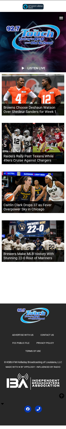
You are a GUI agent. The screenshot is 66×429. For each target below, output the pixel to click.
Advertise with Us (22, 335)
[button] (61, 18)
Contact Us (47, 335)
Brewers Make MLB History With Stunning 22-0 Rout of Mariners (29, 256)
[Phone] (38, 409)
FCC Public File (20, 343)
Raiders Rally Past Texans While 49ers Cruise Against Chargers (29, 158)
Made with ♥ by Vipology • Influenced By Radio (33, 367)
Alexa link (33, 6)
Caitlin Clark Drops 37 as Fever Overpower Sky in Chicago (28, 207)
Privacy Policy (45, 343)
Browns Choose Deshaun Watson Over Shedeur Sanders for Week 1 (30, 109)
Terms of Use (33, 351)
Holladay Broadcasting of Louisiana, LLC (39, 362)
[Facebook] (27, 409)
